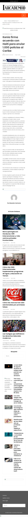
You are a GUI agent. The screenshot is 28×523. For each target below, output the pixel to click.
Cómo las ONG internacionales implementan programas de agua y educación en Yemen (13, 271)
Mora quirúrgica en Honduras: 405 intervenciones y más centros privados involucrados (11, 236)
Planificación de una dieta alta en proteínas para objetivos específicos (18, 425)
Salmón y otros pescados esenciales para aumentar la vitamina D (18, 450)
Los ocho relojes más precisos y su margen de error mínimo (18, 399)
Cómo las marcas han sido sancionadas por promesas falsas (14, 305)
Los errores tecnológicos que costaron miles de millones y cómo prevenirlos (18, 411)
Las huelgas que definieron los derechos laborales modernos (13, 336)
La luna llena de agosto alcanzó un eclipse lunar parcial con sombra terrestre (18, 370)
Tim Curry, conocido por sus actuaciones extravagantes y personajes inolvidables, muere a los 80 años (19, 386)
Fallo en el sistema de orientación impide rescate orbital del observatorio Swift (18, 465)
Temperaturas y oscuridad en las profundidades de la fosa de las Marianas (19, 437)
